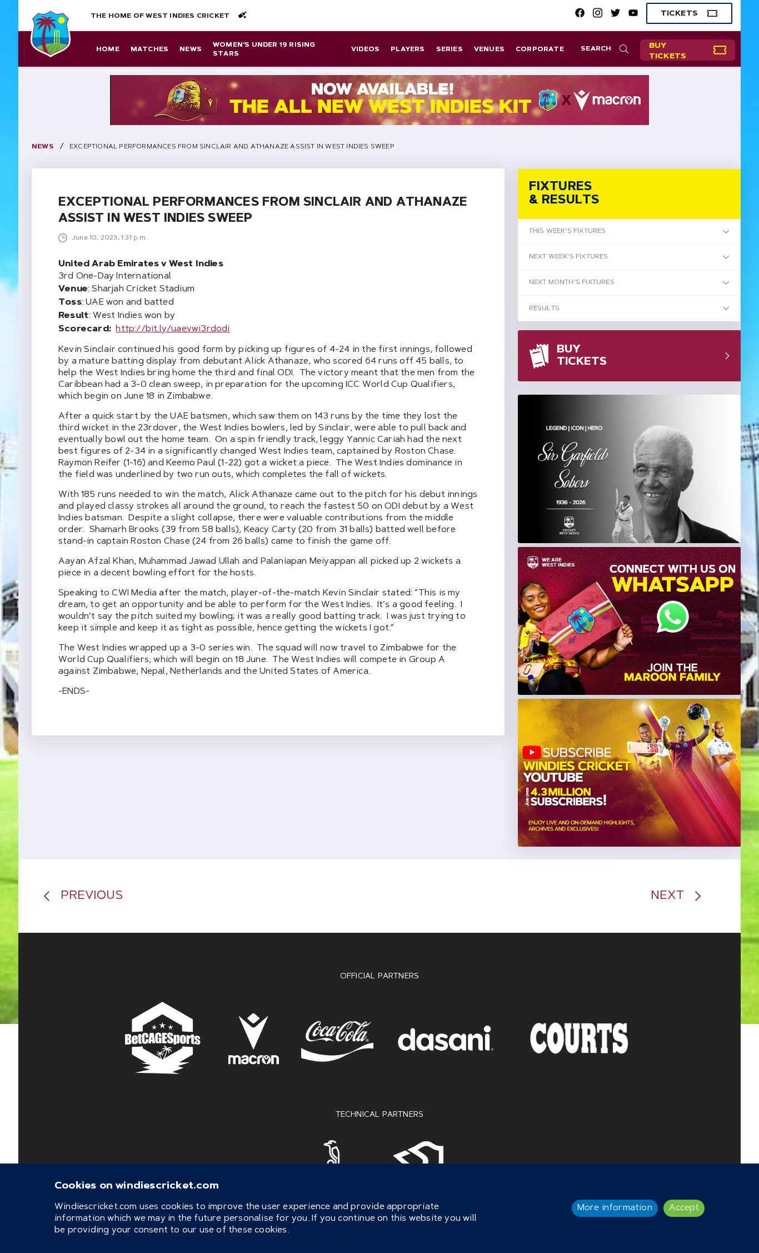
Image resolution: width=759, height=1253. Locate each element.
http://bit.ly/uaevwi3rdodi (172, 329)
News (190, 49)
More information (614, 1208)
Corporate (540, 49)
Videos (365, 49)
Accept (684, 1208)
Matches (149, 49)
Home (107, 49)
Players (408, 49)
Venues (489, 49)
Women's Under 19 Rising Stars (264, 49)
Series (449, 49)
